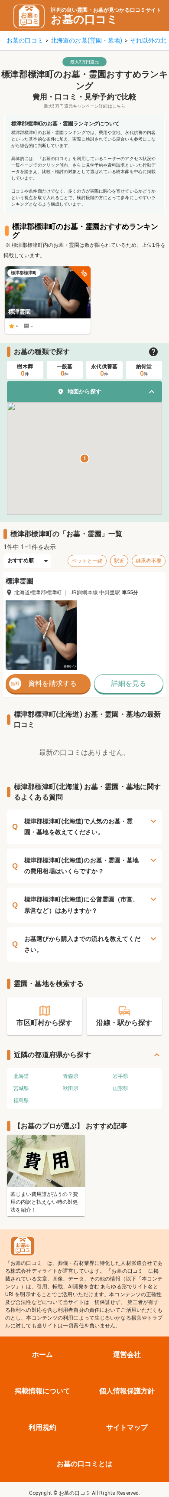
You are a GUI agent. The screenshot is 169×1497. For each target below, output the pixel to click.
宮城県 (21, 1088)
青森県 (70, 1076)
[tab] (25, 370)
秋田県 (70, 1088)
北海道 (21, 1076)
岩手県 (120, 1076)
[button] (84, 391)
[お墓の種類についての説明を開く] (153, 351)
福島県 (21, 1100)
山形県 (120, 1088)
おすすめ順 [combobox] (21, 560)
